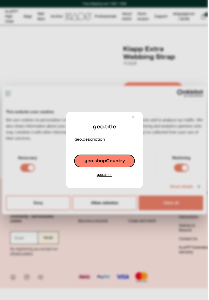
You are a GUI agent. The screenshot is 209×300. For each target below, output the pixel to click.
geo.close (103, 174)
